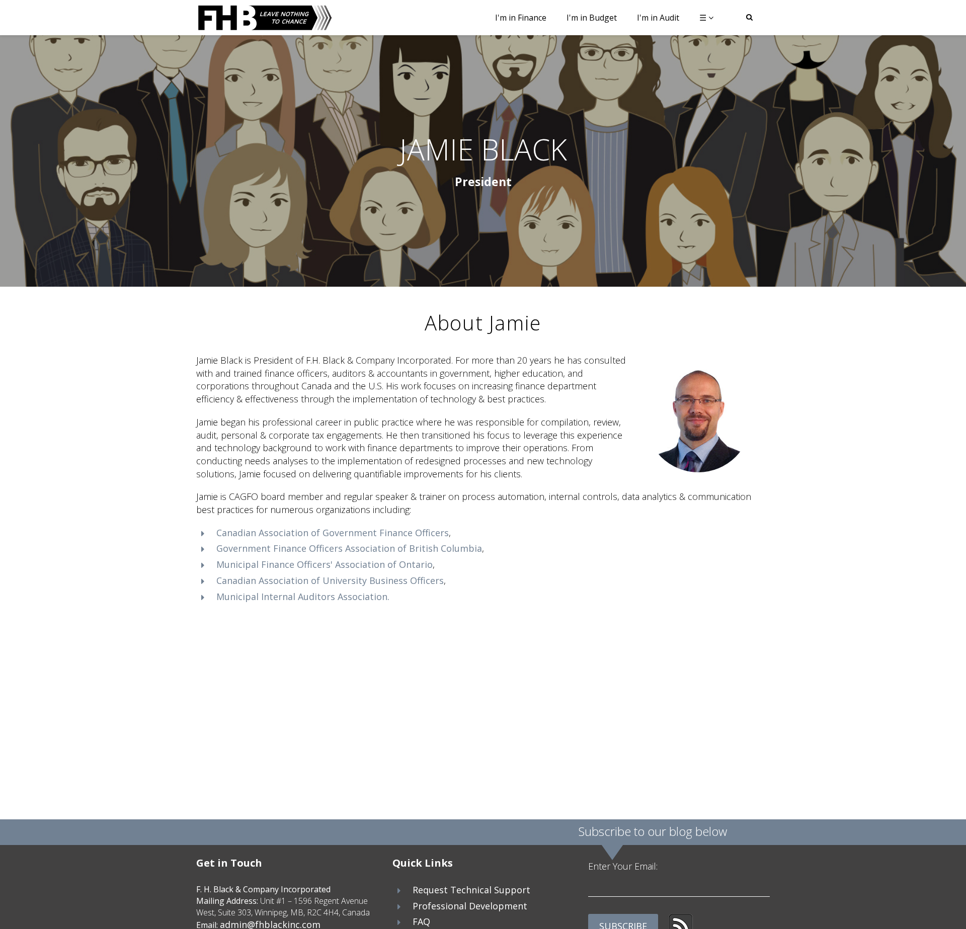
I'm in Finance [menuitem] (520, 17)
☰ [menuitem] (702, 17)
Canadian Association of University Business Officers (330, 580)
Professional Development (470, 906)
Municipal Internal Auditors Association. (302, 596)
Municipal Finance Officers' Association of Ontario (324, 564)
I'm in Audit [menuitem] (658, 17)
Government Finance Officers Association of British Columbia (349, 548)
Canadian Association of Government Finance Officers (332, 533)
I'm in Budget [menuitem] (592, 17)
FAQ (421, 921)
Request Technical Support (471, 890)
